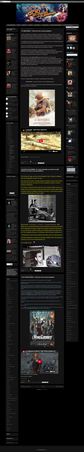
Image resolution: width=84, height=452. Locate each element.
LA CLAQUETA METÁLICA (68, 25)
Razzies (8, 392)
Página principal (9, 442)
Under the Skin (9, 424)
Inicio (43, 386)
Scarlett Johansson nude (11, 400)
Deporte (8, 319)
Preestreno (9, 387)
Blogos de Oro (9, 299)
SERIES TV (24, 25)
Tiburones (8, 420)
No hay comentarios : (24, 161)
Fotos (8, 342)
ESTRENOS (9, 336)
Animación (8, 284)
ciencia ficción (33, 382)
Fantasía (8, 338)
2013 (9, 137)
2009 (9, 172)
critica (40, 382)
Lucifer (8, 360)
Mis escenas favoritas (11, 366)
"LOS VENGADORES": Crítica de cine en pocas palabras (37, 277)
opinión (8, 381)
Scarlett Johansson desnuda (12, 398)
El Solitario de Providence (70, 70)
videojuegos (9, 428)
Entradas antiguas (59, 386)
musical (8, 370)
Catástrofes (9, 301)
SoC (68, 117)
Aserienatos (9, 286)
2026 (9, 124)
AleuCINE (70, 138)
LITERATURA (37, 25)
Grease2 (8, 347)
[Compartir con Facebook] (42, 163)
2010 (9, 170)
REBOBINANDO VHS (72, 156)
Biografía (8, 297)
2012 (9, 138)
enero (10, 167)
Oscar (8, 383)
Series (8, 402)
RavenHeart (70, 61)
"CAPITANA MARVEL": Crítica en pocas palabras (14, 241)
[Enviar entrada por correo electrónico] (30, 161)
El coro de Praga (70, 88)
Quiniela (8, 390)
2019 (9, 127)
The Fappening (69, 326)
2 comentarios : (23, 380)
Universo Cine (70, 151)
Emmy (8, 327)
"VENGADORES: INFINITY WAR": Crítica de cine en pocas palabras (14, 86)
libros (8, 357)
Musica (26, 270)
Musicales (8, 372)
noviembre (11, 141)
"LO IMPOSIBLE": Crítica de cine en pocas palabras (36, 31)
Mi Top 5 (8, 362)
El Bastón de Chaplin (10, 323)
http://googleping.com (3, 0)
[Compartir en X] (41, 163)
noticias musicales (31, 270)
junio (10, 162)
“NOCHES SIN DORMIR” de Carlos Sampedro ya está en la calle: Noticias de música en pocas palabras (40, 170)
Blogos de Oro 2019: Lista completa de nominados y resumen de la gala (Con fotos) (12, 252)
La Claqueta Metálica (10, 355)
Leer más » (13, 101)
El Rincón (8, 325)
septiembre (11, 161)
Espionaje (8, 332)
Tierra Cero (70, 146)
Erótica (8, 329)
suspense (8, 411)
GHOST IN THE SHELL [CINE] (74, 158)
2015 (9, 134)
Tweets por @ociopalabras (71, 180)
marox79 (9, 115)
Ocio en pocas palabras (9, 267)
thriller (8, 418)
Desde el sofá (70, 87)
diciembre (11, 140)
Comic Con (9, 310)
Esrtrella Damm (9, 334)
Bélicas (8, 295)
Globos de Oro (9, 344)
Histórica (8, 349)
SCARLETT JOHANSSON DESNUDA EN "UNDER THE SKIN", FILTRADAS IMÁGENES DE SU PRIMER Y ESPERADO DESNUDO (12, 227)
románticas (9, 396)
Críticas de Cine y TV (72, 125)
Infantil (8, 353)
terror (8, 415)
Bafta (8, 293)
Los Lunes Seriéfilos (72, 110)
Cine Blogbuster (71, 130)
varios (8, 426)
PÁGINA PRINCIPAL (11, 25)
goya (68, 252)
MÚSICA (30, 25)
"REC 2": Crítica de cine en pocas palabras (14, 62)
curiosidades (9, 316)
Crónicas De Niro (24, 378)
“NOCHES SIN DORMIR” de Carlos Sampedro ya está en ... (11, 152)
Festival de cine (9, 340)
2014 (9, 135)
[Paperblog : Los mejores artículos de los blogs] (9, 264)
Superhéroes (9, 409)
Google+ (8, 0)
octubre (10, 143)
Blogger (45, 449)
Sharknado (9, 403)
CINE (19, 25)
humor (8, 351)
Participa (8, 385)
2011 (9, 169)
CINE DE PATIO (71, 79)
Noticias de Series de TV (11, 377)
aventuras (29, 382)
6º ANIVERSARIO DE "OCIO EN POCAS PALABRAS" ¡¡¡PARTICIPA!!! (12, 39)
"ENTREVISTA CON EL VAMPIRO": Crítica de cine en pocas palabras (12, 74)
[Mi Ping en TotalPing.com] (12, 193)
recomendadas (9, 394)
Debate (68, 224)
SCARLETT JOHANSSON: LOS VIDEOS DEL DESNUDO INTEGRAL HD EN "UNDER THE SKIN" (12, 203)
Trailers (8, 422)
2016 (9, 132)
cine (37, 382)
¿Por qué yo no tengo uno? (12, 280)
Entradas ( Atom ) (44, 389)
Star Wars (8, 407)
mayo (10, 164)
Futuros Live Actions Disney (74, 140)
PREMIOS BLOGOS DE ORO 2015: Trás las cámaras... (13, 51)
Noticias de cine (9, 375)
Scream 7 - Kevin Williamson (74, 63)
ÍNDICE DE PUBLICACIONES (56, 25)
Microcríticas (9, 364)
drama (8, 321)
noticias (8, 374)
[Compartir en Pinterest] (43, 163)
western (8, 430)
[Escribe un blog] (39, 163)
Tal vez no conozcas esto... (11, 413)
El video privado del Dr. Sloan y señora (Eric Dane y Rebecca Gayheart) (12, 214)
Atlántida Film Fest (10, 288)
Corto (8, 312)
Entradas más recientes (26, 386)
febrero (10, 165)
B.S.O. (8, 291)
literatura (8, 359)
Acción (26, 382)
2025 (9, 126)
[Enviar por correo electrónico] (38, 163)
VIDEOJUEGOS (45, 25)
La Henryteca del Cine (72, 91)
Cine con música (10, 306)
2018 (9, 129)
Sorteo (8, 405)
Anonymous (10, 98)
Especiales (9, 331)
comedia (8, 308)
